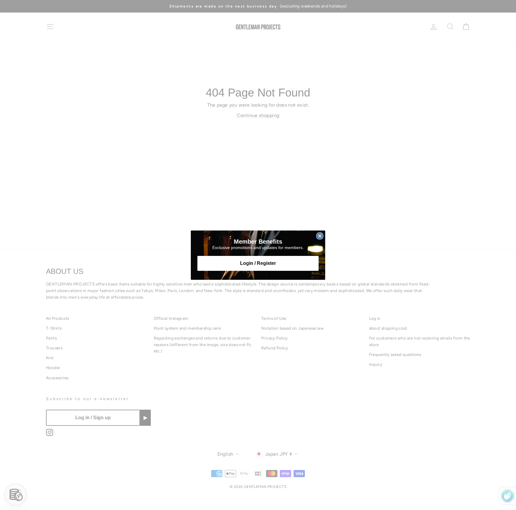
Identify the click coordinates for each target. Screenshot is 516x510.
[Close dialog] (320, 236)
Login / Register (258, 263)
